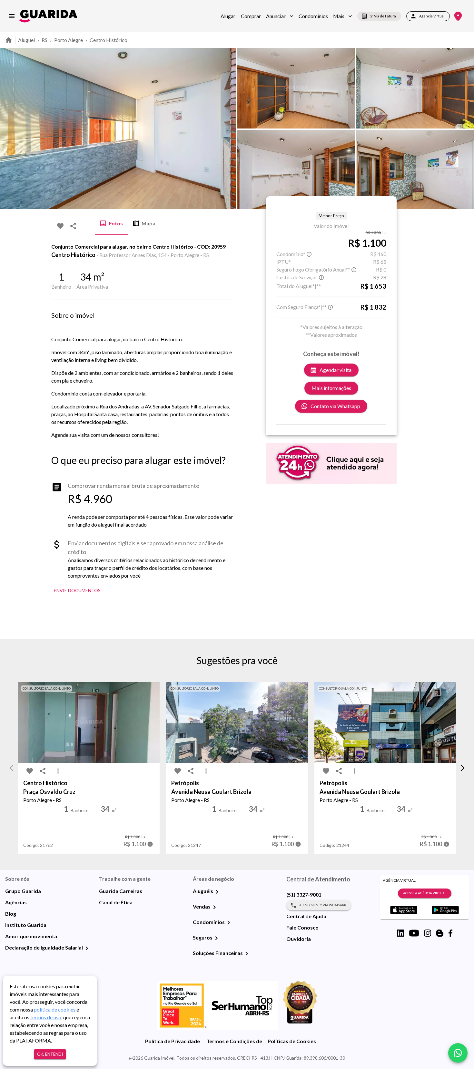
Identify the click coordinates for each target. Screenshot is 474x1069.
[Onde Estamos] (458, 16)
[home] (48, 16)
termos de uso (45, 1017)
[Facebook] (450, 933)
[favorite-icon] (60, 226)
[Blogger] (440, 933)
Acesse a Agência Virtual (424, 893)
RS (44, 40)
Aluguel (26, 40)
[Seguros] (216, 938)
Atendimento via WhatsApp (322, 905)
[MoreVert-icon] (58, 771)
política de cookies (54, 1009)
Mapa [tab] (148, 223)
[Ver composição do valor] (150, 844)
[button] (279, 16)
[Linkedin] (400, 933)
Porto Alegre (68, 40)
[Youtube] (414, 933)
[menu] (11, 16)
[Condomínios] (228, 923)
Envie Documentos (77, 590)
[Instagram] (427, 933)
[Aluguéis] (217, 892)
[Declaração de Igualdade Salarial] (87, 948)
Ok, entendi (50, 1054)
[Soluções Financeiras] (247, 954)
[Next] (464, 128)
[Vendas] (214, 907)
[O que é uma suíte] (309, 254)
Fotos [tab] (116, 223)
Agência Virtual (432, 16)
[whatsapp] (458, 1053)
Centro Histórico (108, 40)
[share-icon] (73, 226)
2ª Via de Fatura (383, 16)
